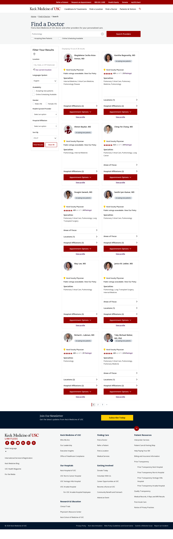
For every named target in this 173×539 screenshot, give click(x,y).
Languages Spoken (40, 75)
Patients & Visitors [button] (128, 9)
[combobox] (68, 34)
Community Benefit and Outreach (109, 492)
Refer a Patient (62, 2)
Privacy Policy (81, 526)
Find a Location (103, 451)
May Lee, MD (80, 263)
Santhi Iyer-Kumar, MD (124, 192)
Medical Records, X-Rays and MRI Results (149, 496)
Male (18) (38, 104)
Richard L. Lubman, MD (84, 335)
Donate (125, 2)
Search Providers (123, 34)
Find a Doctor (102, 440)
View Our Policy (90, 73)
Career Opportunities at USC (108, 481)
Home (33, 16)
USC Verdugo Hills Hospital (70, 481)
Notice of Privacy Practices (144, 507)
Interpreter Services (141, 440)
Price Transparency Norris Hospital (150, 472)
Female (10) (52, 104)
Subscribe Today (117, 417)
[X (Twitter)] (12, 443)
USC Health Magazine (13, 469)
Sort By (35, 132)
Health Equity (113, 2)
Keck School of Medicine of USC (72, 517)
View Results (38, 145)
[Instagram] (28, 443)
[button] (140, 7)
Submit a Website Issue (143, 526)
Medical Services (103, 456)
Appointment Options (79, 112)
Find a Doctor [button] (111, 9)
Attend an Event (103, 497)
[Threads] (33, 443)
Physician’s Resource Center (70, 512)
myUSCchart (136, 2)
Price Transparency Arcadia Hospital (151, 486)
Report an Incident (161, 526)
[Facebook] (7, 443)
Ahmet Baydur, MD (82, 127)
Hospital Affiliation (40, 120)
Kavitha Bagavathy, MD (124, 55)
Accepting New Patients (43, 38)
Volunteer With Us (104, 476)
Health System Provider (42, 109)
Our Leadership (66, 445)
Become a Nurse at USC (106, 487)
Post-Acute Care (140, 502)
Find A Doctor (44, 16)
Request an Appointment (81, 2)
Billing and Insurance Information (147, 456)
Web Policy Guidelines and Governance (118, 526)
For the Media (10, 474)
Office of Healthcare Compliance (72, 456)
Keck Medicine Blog (12, 463)
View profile (80, 117)
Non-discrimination (95, 526)
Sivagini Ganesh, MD (83, 192)
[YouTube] (17, 443)
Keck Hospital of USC (68, 470)
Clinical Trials (65, 506)
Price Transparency (141, 462)
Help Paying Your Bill (142, 451)
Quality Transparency (142, 491)
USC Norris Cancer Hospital (70, 476)
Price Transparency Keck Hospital (150, 467)
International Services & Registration (18, 458)
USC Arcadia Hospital (68, 487)
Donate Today (102, 470)
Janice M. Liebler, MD (123, 263)
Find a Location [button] (96, 9)
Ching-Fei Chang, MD (123, 127)
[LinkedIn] (23, 443)
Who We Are (65, 440)
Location (36, 59)
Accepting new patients (44, 91)
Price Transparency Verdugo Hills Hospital (150, 479)
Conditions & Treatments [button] (75, 9)
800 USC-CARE (100, 2)
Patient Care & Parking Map (144, 445)
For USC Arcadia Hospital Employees (77, 492)
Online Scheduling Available (72, 38)
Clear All (51, 145)
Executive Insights (67, 451)
